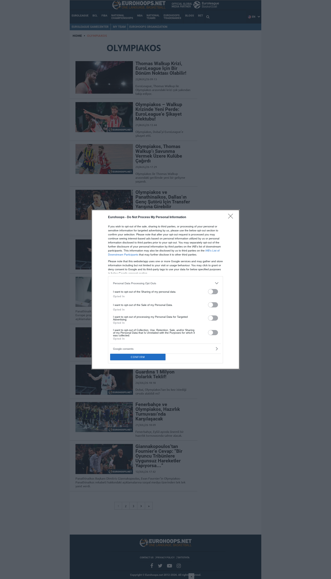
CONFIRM (138, 357)
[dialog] (165, 289)
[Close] (231, 217)
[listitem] (165, 283)
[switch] (213, 291)
